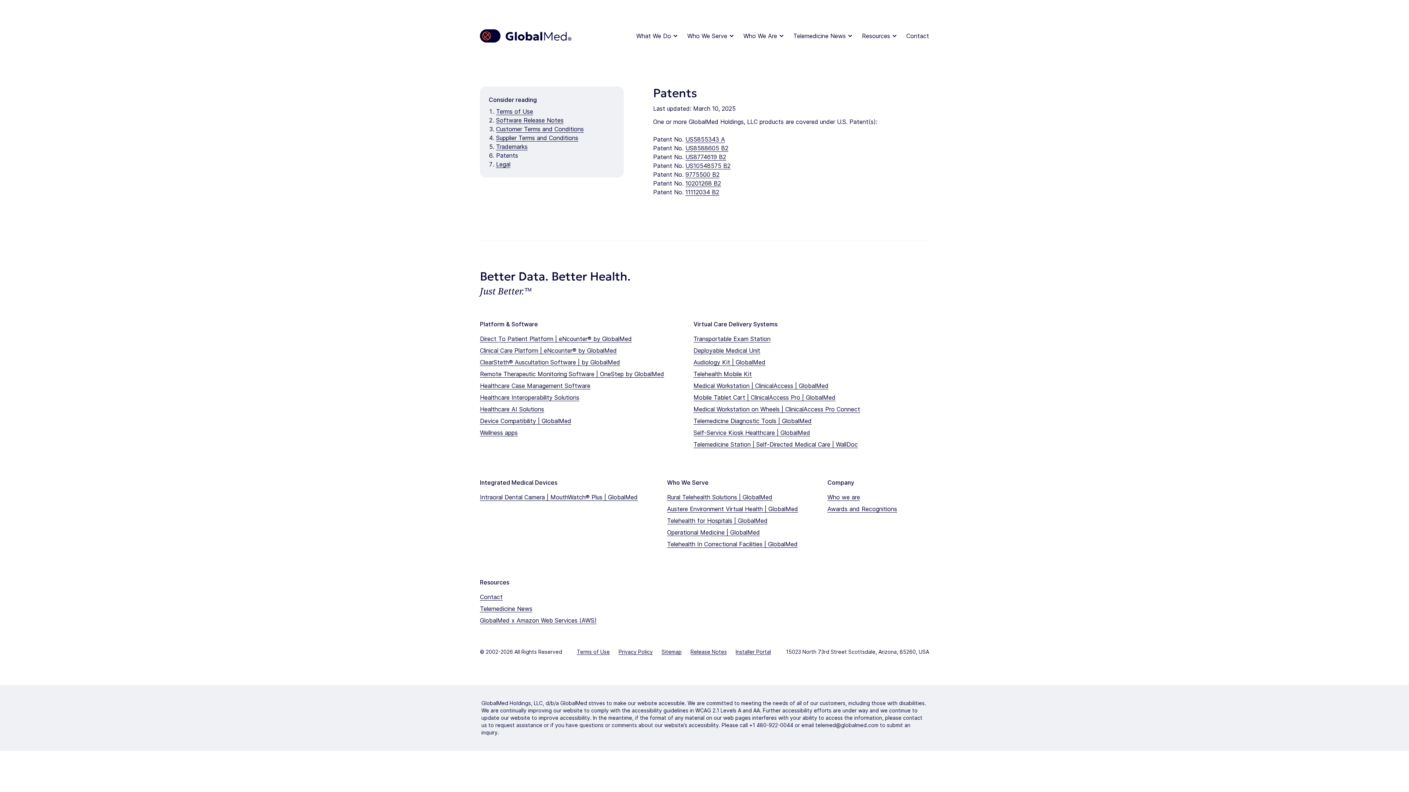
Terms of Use (514, 111)
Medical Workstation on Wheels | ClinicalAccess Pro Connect (776, 409)
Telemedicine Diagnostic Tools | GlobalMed (752, 421)
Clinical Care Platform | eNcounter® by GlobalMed (548, 350)
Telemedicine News (819, 36)
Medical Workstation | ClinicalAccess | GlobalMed (761, 385)
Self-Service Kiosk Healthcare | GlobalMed (751, 432)
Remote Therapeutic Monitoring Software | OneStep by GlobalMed (572, 374)
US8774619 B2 (705, 157)
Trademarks (512, 146)
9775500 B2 (702, 174)
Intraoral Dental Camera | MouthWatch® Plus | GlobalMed (559, 497)
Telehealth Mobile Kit (722, 374)
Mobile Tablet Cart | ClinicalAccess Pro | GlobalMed (764, 397)
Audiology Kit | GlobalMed (729, 362)
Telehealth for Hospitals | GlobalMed (717, 520)
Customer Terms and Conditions (540, 129)
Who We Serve (707, 36)
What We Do (653, 36)
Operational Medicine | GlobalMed (713, 532)
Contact (917, 36)
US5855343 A (705, 139)
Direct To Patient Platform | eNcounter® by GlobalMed (556, 338)
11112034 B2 (702, 192)
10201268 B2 (703, 183)
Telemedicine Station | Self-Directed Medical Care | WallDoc (775, 444)
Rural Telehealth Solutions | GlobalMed (719, 497)
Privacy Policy (636, 652)
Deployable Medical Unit (726, 350)
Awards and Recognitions (862, 509)
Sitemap (672, 652)
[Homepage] (526, 36)
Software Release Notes (530, 120)
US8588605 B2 (706, 148)
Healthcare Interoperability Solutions (529, 397)
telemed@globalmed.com (846, 725)
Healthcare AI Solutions (512, 409)
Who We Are (760, 36)
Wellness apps (499, 432)
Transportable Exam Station (732, 338)
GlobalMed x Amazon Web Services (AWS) (538, 620)
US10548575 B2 (708, 165)
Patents (507, 155)
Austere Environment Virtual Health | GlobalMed (732, 509)
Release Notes (709, 652)
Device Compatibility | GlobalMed (525, 421)
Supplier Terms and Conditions (537, 138)
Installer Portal (753, 652)
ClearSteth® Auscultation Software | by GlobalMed (550, 362)
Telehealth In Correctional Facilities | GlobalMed (732, 544)
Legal (503, 164)
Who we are (843, 497)
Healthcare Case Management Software (535, 385)
